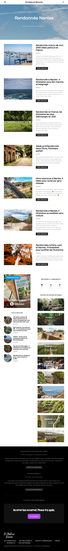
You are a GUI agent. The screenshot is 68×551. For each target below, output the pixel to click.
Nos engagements (25, 540)
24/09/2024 (15, 360)
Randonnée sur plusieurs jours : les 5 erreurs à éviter (21, 357)
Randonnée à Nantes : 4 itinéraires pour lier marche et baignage (49, 82)
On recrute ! (11, 543)
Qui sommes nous (10, 540)
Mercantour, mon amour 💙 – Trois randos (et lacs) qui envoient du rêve (21, 329)
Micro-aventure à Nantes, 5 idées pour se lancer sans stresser (49, 180)
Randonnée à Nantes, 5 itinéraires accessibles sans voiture (49, 213)
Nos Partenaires (24, 543)
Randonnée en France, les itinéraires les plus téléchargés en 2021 (49, 114)
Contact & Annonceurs (43, 540)
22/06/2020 (38, 186)
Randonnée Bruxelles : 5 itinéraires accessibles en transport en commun (21, 347)
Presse (57, 540)
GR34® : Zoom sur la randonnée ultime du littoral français (20, 338)
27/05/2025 (15, 332)
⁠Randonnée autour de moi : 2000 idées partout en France (50, 47)
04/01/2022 (38, 119)
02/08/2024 (38, 87)
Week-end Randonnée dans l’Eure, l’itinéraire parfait (47, 148)
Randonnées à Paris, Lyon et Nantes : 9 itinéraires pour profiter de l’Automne (49, 247)
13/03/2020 (38, 218)
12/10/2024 (15, 351)
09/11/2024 (38, 53)
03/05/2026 (15, 324)
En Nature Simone (34, 2)
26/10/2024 (15, 342)
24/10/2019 (38, 253)
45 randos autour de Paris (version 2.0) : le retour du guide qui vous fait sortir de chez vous (21, 319)
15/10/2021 (38, 154)
